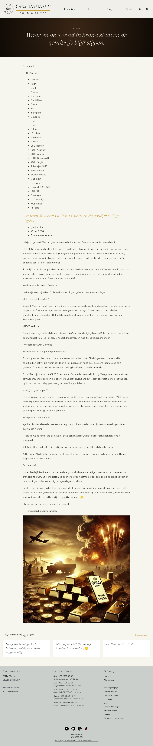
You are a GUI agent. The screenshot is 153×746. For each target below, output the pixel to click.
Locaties (69, 9)
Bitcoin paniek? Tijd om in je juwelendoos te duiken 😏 (74, 647)
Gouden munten (110, 691)
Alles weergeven (141, 635)
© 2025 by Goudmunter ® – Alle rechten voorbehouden (76, 741)
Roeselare (57, 702)
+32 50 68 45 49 (68, 696)
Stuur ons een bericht (11, 687)
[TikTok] (86, 729)
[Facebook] (67, 729)
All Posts (76, 28)
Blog (110, 9)
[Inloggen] (147, 9)
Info (90, 9)
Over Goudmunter (111, 695)
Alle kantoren (109, 680)
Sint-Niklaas (58, 689)
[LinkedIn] (73, 729)
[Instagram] (80, 729)
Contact (107, 714)
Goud (129, 9)
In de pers (108, 699)
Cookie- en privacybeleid (114, 718)
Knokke (56, 696)
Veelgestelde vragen (112, 706)
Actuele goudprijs (111, 687)
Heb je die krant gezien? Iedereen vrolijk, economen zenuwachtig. (23, 648)
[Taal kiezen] (140, 9)
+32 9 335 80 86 (66, 676)
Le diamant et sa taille (120, 645)
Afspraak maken (110, 710)
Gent (55, 676)
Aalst (55, 683)
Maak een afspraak (10, 691)
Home (106, 676)
